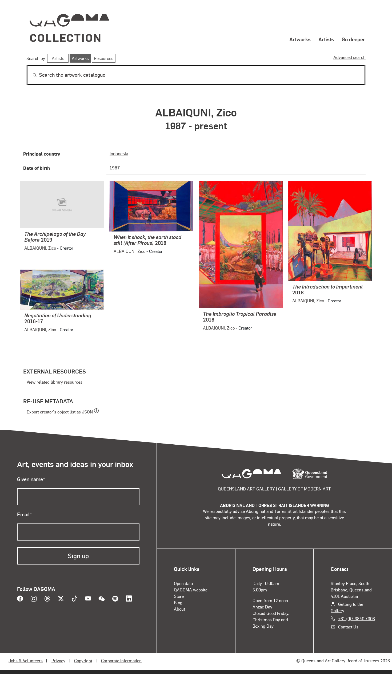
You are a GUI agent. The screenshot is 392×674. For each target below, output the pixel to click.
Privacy (58, 660)
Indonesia (119, 153)
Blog (178, 602)
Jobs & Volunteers (26, 660)
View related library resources (54, 382)
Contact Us (348, 627)
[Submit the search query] (30, 75)
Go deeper (353, 39)
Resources (103, 58)
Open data (183, 583)
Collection (66, 37)
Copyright (83, 660)
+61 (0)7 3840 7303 (356, 618)
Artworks (300, 39)
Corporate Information (121, 660)
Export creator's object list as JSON (60, 412)
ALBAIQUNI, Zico (40, 248)
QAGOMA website (190, 589)
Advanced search (349, 57)
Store (179, 596)
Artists (326, 39)
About (179, 609)
